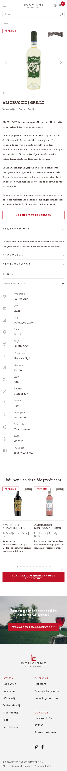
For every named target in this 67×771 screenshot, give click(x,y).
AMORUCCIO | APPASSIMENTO (14, 527)
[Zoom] (4, 93)
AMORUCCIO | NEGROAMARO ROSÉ (48, 527)
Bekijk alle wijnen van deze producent (33, 577)
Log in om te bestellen (33, 215)
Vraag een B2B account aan (33, 627)
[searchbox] (33, 14)
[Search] (61, 14)
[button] (60, 62)
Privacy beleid (41, 766)
